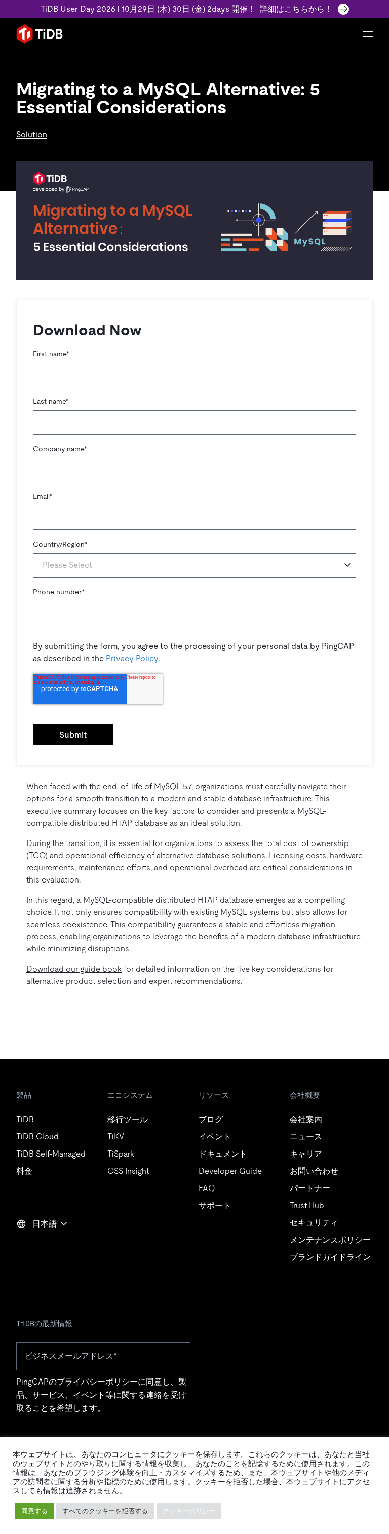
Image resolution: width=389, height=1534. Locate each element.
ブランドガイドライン (330, 1257)
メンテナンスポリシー (330, 1240)
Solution (31, 134)
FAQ (207, 1188)
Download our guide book (74, 969)
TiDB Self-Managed (51, 1154)
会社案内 (306, 1119)
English (36, 1246)
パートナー (310, 1188)
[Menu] (368, 34)
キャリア (306, 1154)
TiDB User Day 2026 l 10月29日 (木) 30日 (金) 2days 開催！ (187, 9)
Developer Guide (230, 1171)
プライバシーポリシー (97, 1382)
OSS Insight (128, 1171)
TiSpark (120, 1154)
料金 (24, 1171)
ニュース (306, 1136)
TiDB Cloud (37, 1136)
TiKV (115, 1136)
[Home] (39, 34)
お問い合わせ (314, 1171)
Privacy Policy (132, 658)
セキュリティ (314, 1223)
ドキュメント (223, 1154)
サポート (215, 1205)
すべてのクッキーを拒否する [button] (105, 1511)
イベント (215, 1136)
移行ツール (127, 1119)
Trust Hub (307, 1205)
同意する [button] (34, 1511)
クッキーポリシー (189, 1511)
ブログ (211, 1119)
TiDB (25, 1119)
